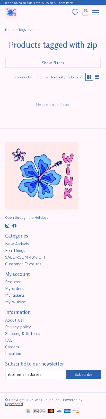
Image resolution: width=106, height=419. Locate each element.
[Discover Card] (75, 411)
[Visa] (59, 411)
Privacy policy (18, 326)
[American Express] (67, 411)
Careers (12, 346)
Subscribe (84, 374)
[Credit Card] (28, 411)
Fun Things (15, 250)
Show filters (53, 62)
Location (13, 353)
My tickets (15, 295)
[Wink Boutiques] (11, 12)
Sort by (43, 77)
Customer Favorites (23, 263)
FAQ (9, 340)
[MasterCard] (51, 411)
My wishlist (15, 301)
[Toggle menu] (96, 12)
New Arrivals (17, 243)
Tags (22, 30)
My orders (14, 288)
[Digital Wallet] (39, 411)
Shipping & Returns (22, 333)
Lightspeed (14, 404)
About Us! (14, 320)
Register (13, 281)
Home (10, 30)
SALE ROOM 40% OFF (25, 257)
